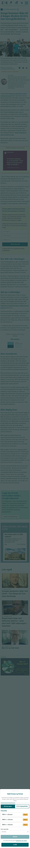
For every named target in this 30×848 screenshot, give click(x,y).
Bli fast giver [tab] (8, 806)
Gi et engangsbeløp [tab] (22, 806)
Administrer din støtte (21, 840)
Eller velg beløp (4, 829)
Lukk (15, 845)
